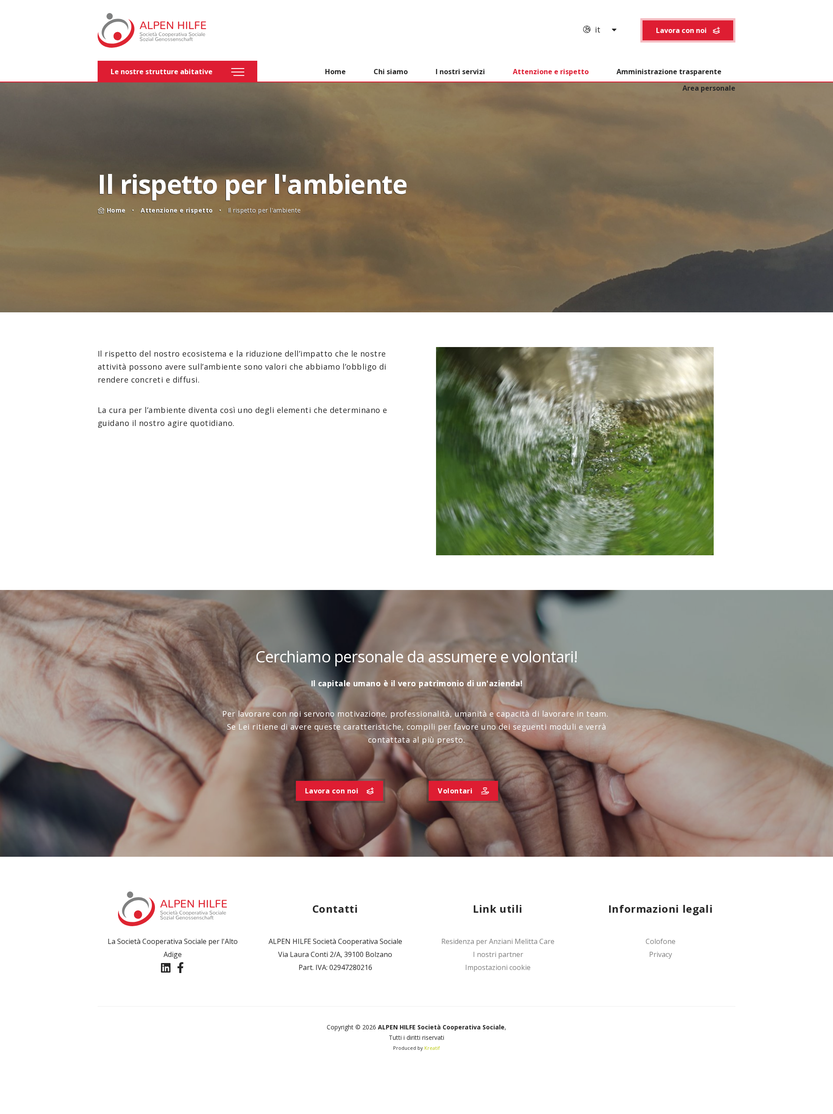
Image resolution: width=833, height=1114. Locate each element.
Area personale (708, 88)
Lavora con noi (682, 30)
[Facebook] (180, 967)
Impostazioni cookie (498, 967)
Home (335, 71)
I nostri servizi (460, 71)
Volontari (456, 791)
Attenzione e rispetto (551, 71)
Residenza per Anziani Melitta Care (497, 941)
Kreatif (432, 1048)
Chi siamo (391, 71)
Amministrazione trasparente (669, 71)
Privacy (660, 954)
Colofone (661, 941)
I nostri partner (498, 954)
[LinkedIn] (167, 967)
